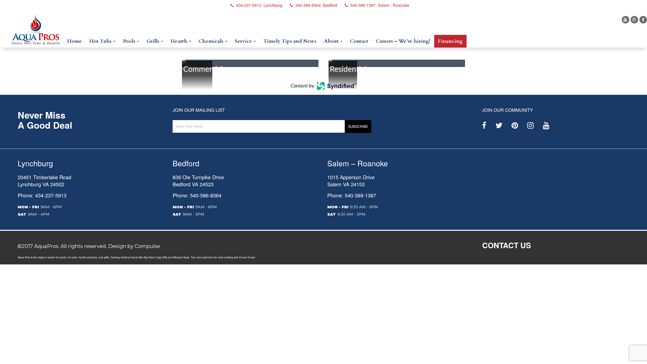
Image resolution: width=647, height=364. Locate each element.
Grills (153, 41)
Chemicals (212, 41)
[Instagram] (634, 20)
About (332, 41)
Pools (129, 41)
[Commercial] (197, 63)
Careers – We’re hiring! (403, 41)
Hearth (180, 41)
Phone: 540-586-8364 (197, 195)
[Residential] (343, 63)
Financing (450, 41)
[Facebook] (643, 20)
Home (74, 41)
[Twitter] (498, 125)
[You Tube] (625, 20)
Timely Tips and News (289, 41)
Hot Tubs (101, 41)
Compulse (147, 246)
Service (244, 41)
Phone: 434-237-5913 (42, 195)
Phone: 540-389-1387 (351, 195)
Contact (359, 41)
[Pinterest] (515, 125)
